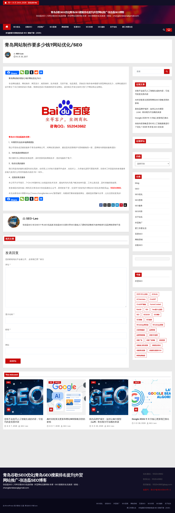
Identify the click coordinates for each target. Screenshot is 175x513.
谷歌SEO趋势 (153, 335)
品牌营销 (152, 330)
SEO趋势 (149, 320)
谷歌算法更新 (141, 350)
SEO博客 (157, 315)
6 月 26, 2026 (98, 426)
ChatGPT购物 (141, 304)
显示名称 (9, 314)
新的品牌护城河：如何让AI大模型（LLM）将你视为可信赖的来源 (105, 420)
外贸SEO (138, 281)
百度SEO (77, 27)
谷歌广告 (139, 340)
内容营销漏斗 (141, 330)
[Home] (7, 27)
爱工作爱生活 (127, 27)
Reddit (139, 309)
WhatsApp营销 (158, 325)
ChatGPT (153, 299)
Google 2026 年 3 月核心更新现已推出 (151, 118)
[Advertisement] (87, 449)
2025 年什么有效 (142, 294)
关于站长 (113, 27)
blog (137, 183)
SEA (146, 309)
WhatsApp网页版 (142, 325)
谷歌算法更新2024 (155, 350)
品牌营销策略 (141, 335)
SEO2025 (146, 315)
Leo (36, 506)
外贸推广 (41, 27)
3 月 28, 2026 (140, 423)
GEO (137, 188)
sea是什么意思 (157, 309)
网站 (7, 345)
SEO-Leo (19, 54)
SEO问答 (89, 27)
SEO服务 (101, 27)
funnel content (155, 304)
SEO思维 (53, 27)
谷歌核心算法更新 (142, 345)
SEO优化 (16, 27)
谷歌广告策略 (150, 340)
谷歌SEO (28, 27)
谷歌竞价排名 (156, 345)
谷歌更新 (162, 340)
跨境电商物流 (141, 355)
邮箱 (8, 329)
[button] (164, 29)
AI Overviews (141, 299)
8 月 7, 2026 (12, 426)
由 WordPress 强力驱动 (11, 506)
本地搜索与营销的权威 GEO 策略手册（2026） (24, 33)
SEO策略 (139, 320)
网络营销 (65, 27)
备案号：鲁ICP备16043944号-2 (157, 489)
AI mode (155, 294)
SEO (138, 315)
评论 (8, 264)
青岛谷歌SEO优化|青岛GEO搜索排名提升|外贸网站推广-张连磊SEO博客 (87, 12)
